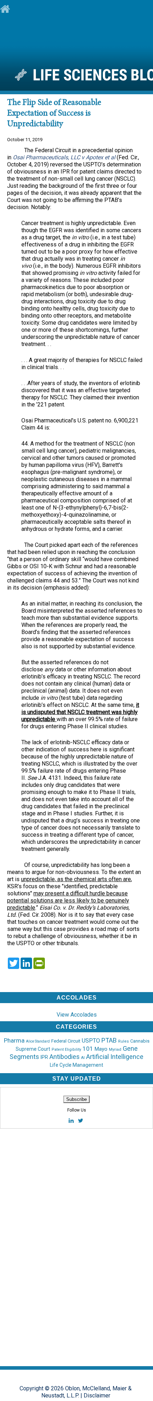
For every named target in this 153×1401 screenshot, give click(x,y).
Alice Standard (38, 1041)
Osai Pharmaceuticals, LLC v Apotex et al (65, 157)
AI (83, 1057)
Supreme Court (33, 1049)
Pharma (14, 1040)
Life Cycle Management (76, 1065)
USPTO (91, 1040)
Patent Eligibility (66, 1049)
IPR (44, 1057)
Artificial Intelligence (114, 1056)
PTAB (109, 1040)
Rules (123, 1041)
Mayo (101, 1049)
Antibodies (64, 1056)
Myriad (115, 1049)
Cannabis (139, 1041)
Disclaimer (97, 1395)
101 (88, 1048)
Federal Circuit (65, 1041)
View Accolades (77, 1014)
